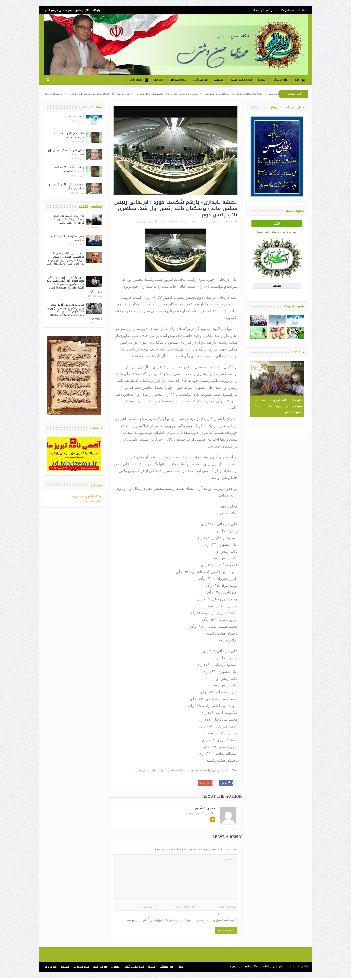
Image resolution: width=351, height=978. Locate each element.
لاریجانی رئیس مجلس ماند (151, 770)
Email (143, 221)
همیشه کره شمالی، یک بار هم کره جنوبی (66, 238)
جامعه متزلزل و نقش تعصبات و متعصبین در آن (66, 186)
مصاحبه (158, 80)
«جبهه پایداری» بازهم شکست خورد (208, 770)
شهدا (261, 80)
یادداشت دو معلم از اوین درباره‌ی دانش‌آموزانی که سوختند (216, 94)
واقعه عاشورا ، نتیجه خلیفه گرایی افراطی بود (68, 169)
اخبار (182, 221)
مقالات (302, 10)
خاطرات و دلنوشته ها (264, 10)
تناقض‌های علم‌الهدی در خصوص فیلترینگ (88, 94)
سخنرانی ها (287, 10)
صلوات (277, 285)
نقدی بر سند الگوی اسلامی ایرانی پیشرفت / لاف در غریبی (147, 94)
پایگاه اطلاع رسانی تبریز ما (86, 496)
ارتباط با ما (136, 80)
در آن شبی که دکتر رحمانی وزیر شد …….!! (66, 152)
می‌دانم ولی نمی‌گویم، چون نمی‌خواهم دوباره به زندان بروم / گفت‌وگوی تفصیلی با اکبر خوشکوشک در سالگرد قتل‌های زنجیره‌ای (74, 311)
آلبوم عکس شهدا (241, 80)
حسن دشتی (219, 221)
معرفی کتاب (200, 80)
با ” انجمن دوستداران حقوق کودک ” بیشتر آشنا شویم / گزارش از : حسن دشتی (68, 219)
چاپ (151, 221)
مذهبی (218, 80)
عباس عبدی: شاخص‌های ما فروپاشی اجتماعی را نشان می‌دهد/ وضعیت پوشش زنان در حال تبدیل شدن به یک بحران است (65, 258)
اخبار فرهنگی (280, 80)
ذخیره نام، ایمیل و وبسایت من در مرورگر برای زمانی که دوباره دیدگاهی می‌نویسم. (181, 920)
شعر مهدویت (178, 80)
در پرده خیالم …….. (73, 116)
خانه (297, 80)
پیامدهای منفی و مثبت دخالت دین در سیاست (67, 135)
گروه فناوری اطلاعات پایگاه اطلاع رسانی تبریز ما (255, 966)
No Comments (170, 221)
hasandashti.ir (177, 770)
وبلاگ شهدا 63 (93, 500)
